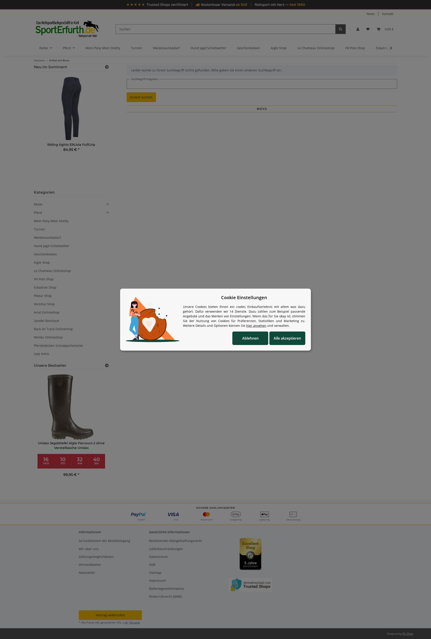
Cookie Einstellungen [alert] (244, 297)
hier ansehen (256, 325)
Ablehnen (250, 338)
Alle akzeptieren (287, 338)
